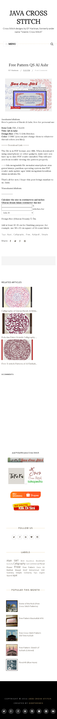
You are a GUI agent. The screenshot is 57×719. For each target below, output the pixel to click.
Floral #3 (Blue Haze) (28, 662)
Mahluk (10, 570)
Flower (9, 567)
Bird (22, 561)
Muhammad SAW (37, 570)
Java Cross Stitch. (40, 699)
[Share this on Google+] (20, 241)
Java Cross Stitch (28, 17)
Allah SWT (13, 560)
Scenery (10, 572)
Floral (42, 563)
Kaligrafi (36, 234)
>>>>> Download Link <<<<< (15, 145)
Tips (35, 572)
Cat (27, 564)
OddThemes (36, 703)
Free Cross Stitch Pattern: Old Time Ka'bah (30, 634)
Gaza (39, 567)
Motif (25, 570)
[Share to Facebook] (10, 241)
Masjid (18, 570)
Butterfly (10, 564)
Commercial (34, 564)
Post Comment (41, 70)
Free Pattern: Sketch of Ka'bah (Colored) (29, 649)
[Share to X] (15, 241)
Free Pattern (29, 567)
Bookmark (40, 561)
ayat (9, 234)
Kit (44, 567)
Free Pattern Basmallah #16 (31, 618)
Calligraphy (18, 234)
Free (28, 234)
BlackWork (30, 561)
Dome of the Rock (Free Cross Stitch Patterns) (29, 605)
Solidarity (28, 572)
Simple (45, 234)
